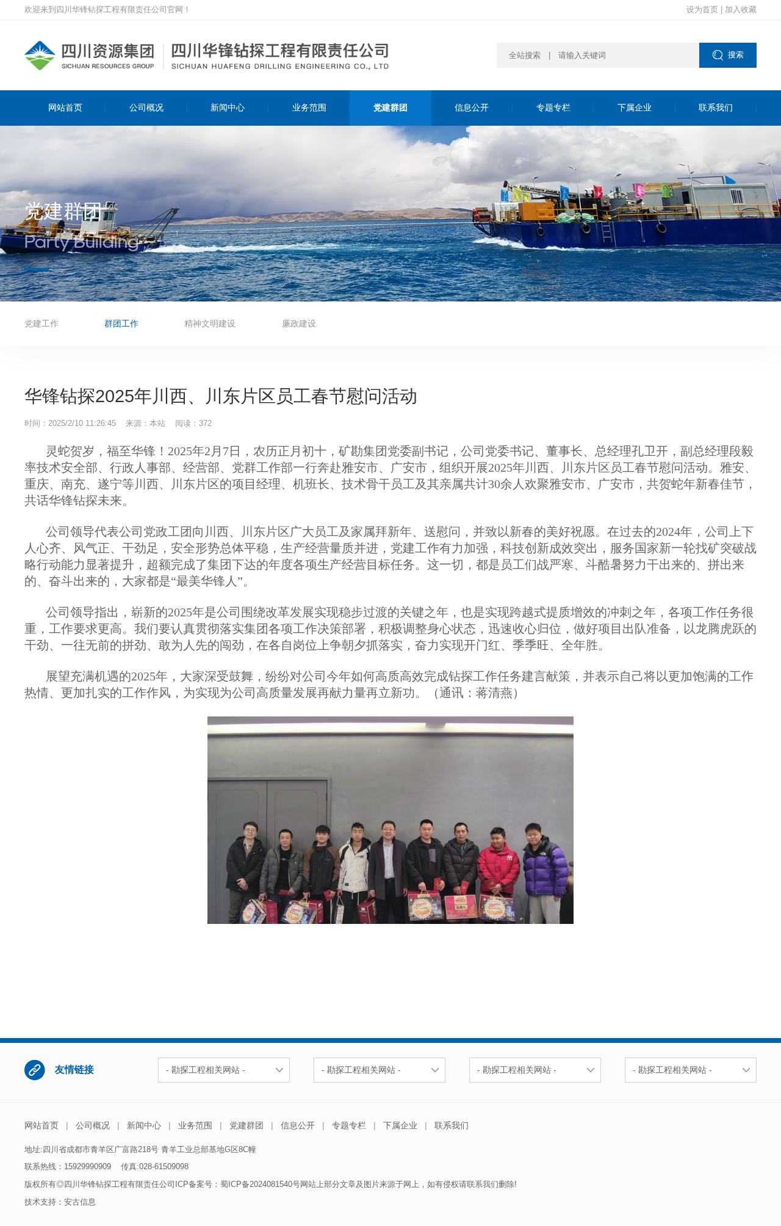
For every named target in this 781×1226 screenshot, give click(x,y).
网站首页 (65, 107)
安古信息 (80, 1201)
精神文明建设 (210, 323)
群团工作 (121, 323)
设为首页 (702, 9)
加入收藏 (741, 9)
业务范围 (309, 107)
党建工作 (41, 323)
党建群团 (390, 107)
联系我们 (716, 107)
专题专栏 (553, 107)
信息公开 (472, 107)
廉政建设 (299, 323)
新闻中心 (228, 107)
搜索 (728, 55)
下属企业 (634, 107)
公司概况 (146, 107)
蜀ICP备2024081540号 (260, 1184)
